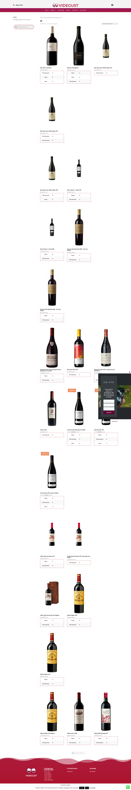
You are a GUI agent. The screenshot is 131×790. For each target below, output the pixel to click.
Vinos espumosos (48, 780)
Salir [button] (87, 787)
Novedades (61, 10)
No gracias (114, 421)
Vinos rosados (47, 776)
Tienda (52, 10)
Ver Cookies (92, 787)
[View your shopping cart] (112, 5)
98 (52, 254)
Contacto (75, 10)
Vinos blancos (47, 774)
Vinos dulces (47, 778)
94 (52, 73)
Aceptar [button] (81, 787)
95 (79, 73)
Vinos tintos (47, 772)
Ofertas (68, 10)
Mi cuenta (83, 10)
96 (52, 315)
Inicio (47, 10)
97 (79, 77)
